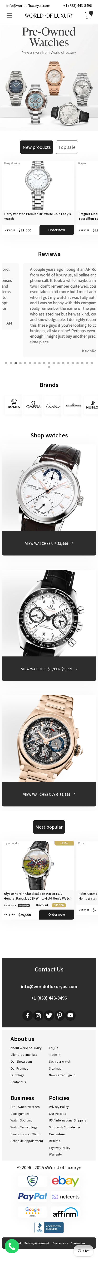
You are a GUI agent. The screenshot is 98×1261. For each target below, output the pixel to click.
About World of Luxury (26, 1048)
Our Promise (19, 1068)
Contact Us (18, 1082)
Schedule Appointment (26, 1141)
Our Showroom (21, 1061)
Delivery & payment (36, 1243)
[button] (6, 363)
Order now (56, 230)
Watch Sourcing (21, 1120)
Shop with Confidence (64, 1127)
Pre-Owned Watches (25, 1107)
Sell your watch (60, 1061)
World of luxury (49, 15)
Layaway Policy (59, 1148)
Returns (54, 1141)
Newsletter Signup (62, 1075)
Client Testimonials (23, 1054)
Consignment (19, 1113)
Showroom (78, 1243)
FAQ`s (53, 1048)
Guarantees (57, 1134)
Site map (55, 1068)
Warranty (55, 1154)
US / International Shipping (67, 1120)
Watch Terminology (24, 1127)
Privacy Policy (59, 1107)
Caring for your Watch (25, 1134)
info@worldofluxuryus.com (28, 5)
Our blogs (17, 1075)
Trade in (54, 1054)
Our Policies (57, 1113)
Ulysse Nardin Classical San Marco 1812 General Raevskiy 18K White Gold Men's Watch (38, 896)
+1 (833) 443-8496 (77, 5)
